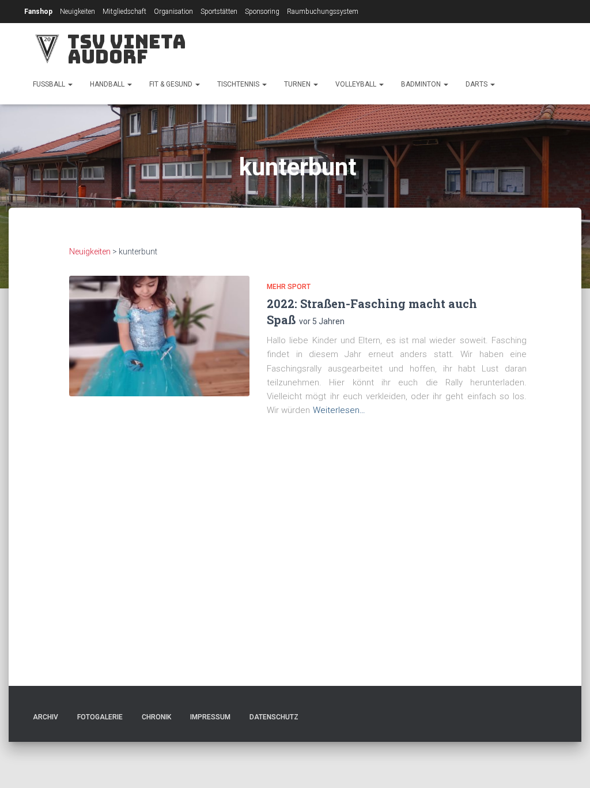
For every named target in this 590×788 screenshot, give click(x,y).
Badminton (421, 84)
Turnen (298, 84)
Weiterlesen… (339, 410)
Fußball (50, 84)
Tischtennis (239, 84)
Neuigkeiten (77, 11)
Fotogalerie (100, 717)
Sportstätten (219, 11)
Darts (477, 84)
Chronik (156, 717)
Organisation (173, 11)
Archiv (45, 717)
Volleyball (356, 84)
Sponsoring (262, 11)
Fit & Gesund (171, 84)
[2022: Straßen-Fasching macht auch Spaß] (159, 336)
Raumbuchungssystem (322, 11)
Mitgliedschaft (124, 11)
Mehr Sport (289, 287)
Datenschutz (273, 717)
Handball (108, 84)
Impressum (210, 717)
